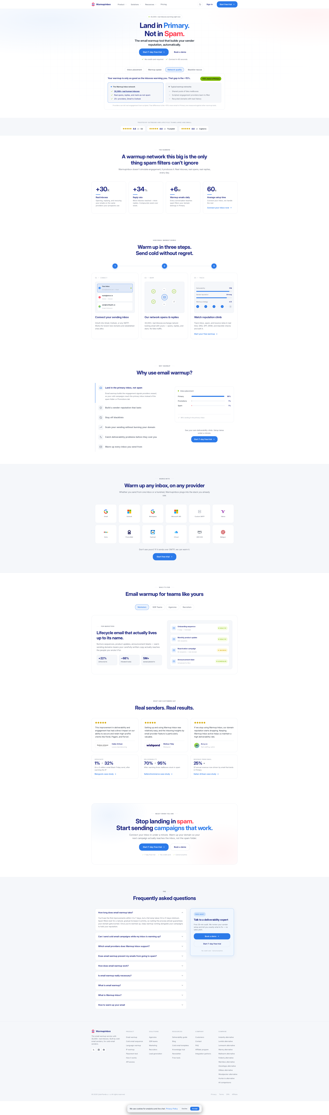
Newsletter (176, 1058)
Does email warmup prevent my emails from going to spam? (127, 960)
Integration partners (203, 1058)
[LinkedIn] (99, 1054)
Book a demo (180, 52)
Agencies (172, 612)
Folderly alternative (226, 1062)
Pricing (164, 4)
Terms (221, 1099)
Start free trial (226, 4)
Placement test (132, 1058)
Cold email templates (180, 1050)
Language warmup (133, 1050)
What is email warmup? (109, 990)
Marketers (142, 612)
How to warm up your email (111, 1009)
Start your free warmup (204, 339)
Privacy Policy (172, 1109)
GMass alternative (225, 1075)
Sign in (210, 4)
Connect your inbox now (218, 212)
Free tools (176, 1062)
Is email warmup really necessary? (115, 980)
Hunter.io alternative (226, 1083)
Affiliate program (201, 1054)
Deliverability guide (179, 1042)
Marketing (153, 1050)
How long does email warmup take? (115, 917)
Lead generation (155, 1058)
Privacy (214, 1099)
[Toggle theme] (200, 4)
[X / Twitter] (94, 1054)
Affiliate (234, 1099)
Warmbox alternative (226, 1067)
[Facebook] (104, 1054)
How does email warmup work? (113, 970)
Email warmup (131, 1042)
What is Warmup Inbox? (110, 1000)
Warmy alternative (225, 1054)
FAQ (197, 1050)
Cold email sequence (134, 1046)
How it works (131, 1062)
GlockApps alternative (227, 1071)
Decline (184, 1109)
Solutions (135, 4)
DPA (227, 1099)
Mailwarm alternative (226, 1058)
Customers (199, 1042)
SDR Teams (157, 612)
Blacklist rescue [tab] (195, 70)
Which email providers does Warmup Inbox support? (124, 951)
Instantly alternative (226, 1042)
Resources (149, 4)
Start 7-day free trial (152, 52)
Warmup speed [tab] (154, 70)
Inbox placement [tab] (134, 70)
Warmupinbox (103, 4)
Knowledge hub (178, 1054)
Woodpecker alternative (227, 1079)
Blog (174, 1046)
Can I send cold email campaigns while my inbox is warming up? (129, 941)
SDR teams (153, 1046)
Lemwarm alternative (226, 1050)
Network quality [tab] (175, 70)
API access (130, 1067)
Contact (198, 1046)
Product (121, 4)
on (138, 133)
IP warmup (130, 1054)
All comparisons (224, 1087)
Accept (194, 1109)
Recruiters (187, 612)
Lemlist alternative (225, 1046)
